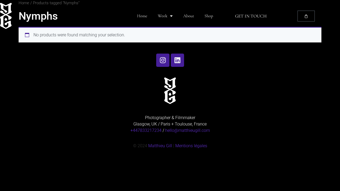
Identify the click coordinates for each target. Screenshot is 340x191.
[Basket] (306, 16)
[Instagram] (162, 60)
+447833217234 (146, 130)
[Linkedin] (177, 60)
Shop (209, 16)
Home (142, 16)
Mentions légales (191, 145)
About (188, 16)
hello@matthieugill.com (187, 130)
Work (162, 16)
